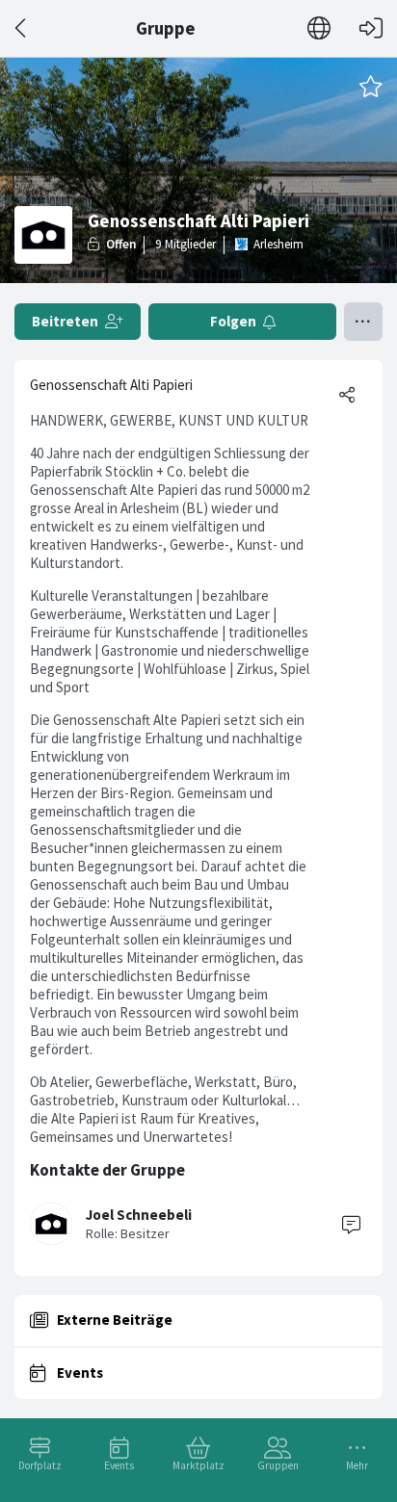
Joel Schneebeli (139, 1214)
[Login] (371, 28)
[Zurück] (21, 28)
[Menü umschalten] (363, 321)
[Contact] (350, 1223)
